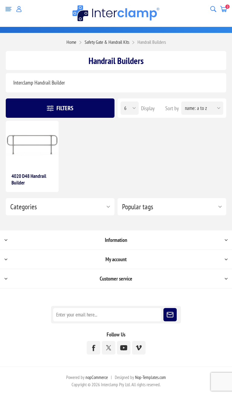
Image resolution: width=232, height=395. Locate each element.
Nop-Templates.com (150, 377)
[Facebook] (93, 348)
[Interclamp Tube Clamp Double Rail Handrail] (32, 144)
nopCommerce (96, 377)
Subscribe (170, 314)
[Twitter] (108, 348)
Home (71, 42)
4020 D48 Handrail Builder (28, 179)
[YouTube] (123, 348)
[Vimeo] (139, 348)
